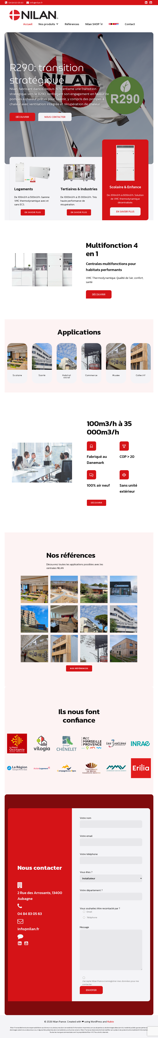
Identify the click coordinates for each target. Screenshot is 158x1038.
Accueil (27, 24)
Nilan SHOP (92, 24)
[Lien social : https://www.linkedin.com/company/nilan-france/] (146, 2)
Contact (130, 24)
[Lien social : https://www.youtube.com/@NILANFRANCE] (150, 2)
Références (72, 24)
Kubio (110, 1021)
